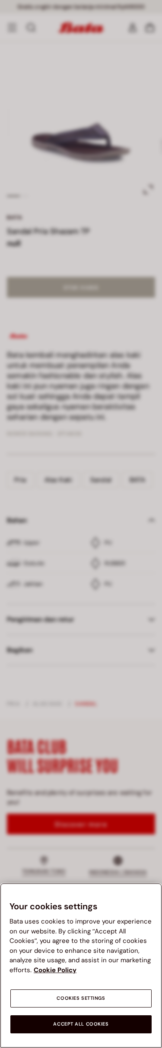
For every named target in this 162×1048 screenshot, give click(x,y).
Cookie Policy (55, 970)
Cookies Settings (81, 998)
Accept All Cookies (80, 1024)
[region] (81, 965)
